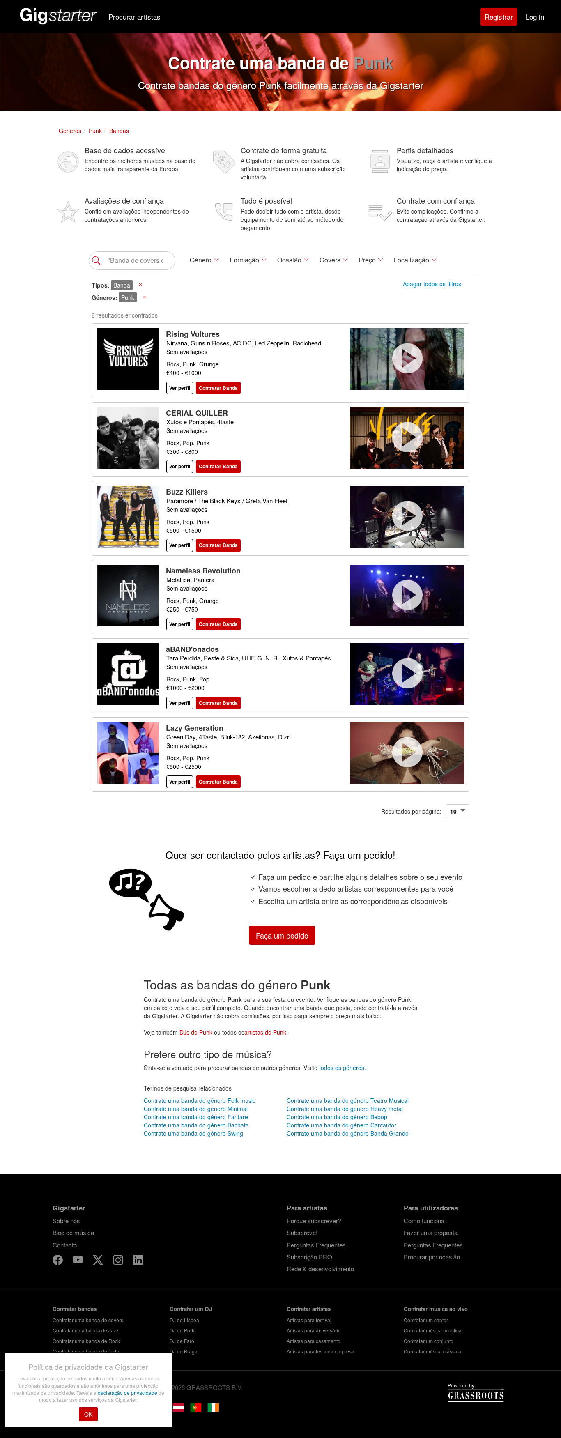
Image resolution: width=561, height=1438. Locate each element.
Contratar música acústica (433, 1330)
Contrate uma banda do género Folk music (199, 1100)
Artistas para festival (309, 1319)
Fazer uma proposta (431, 1232)
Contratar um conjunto (428, 1340)
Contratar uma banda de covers (88, 1319)
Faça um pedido (282, 935)
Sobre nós (66, 1220)
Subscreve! (302, 1232)
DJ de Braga (184, 1351)
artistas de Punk (265, 1032)
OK (88, 1414)
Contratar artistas (309, 1309)
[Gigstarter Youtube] (79, 1261)
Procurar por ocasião (432, 1256)
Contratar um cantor (426, 1319)
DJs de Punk (195, 1032)
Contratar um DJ (191, 1309)
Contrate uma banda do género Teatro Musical (348, 1100)
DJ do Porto (183, 1330)
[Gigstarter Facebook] (58, 1261)
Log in (535, 17)
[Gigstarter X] (99, 1261)
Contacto (65, 1244)
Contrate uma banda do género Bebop (337, 1117)
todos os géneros (341, 1067)
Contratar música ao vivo (436, 1309)
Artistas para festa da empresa (320, 1351)
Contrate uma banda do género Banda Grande (348, 1133)
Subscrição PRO (309, 1256)
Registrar (499, 17)
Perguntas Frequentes (316, 1244)
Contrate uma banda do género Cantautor (341, 1125)
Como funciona (424, 1220)
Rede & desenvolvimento (320, 1268)
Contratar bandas (75, 1309)
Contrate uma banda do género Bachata (196, 1125)
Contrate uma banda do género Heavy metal (345, 1108)
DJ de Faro (182, 1340)
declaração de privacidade (128, 1392)
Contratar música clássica (432, 1351)
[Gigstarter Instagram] (119, 1261)
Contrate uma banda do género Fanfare (196, 1117)
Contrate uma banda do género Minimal (196, 1108)
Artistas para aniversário (314, 1330)
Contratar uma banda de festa (86, 1351)
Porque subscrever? (314, 1220)
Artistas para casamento (313, 1340)
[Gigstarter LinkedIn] (138, 1261)
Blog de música (73, 1232)
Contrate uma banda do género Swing (193, 1133)
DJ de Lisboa (184, 1319)
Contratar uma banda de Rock (86, 1340)
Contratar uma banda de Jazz (86, 1330)
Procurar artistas (134, 17)
